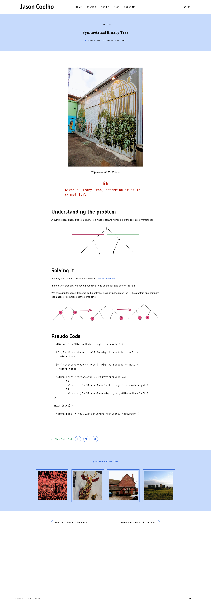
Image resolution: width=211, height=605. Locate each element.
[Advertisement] (105, 558)
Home (79, 7)
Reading (91, 7)
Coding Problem (111, 40)
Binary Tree (94, 40)
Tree (123, 40)
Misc (116, 7)
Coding (105, 7)
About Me (129, 7)
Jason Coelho (37, 6)
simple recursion (106, 278)
